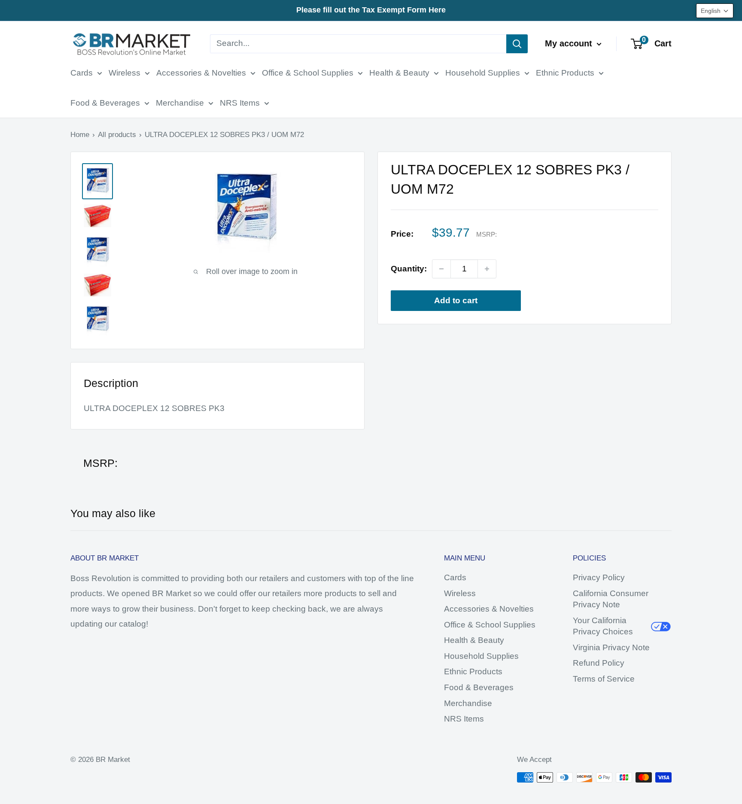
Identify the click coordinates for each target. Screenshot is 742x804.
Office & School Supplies (307, 72)
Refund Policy (598, 662)
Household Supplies (482, 72)
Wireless (124, 72)
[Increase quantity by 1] (487, 269)
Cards (81, 72)
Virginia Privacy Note (611, 647)
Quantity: (409, 269)
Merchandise (180, 102)
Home (79, 135)
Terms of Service (604, 678)
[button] (714, 11)
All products (117, 135)
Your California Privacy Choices (603, 626)
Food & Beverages (105, 102)
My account (570, 43)
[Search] (517, 43)
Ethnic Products (565, 72)
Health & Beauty (399, 72)
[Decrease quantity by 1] (441, 269)
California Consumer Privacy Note (610, 599)
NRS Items (240, 102)
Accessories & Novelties (201, 72)
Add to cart (455, 300)
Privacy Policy (599, 577)
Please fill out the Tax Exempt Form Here (371, 10)
